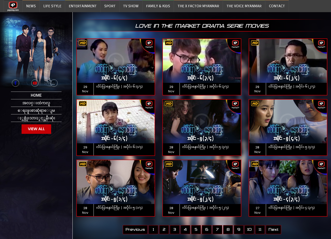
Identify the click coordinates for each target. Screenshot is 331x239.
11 (260, 229)
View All (36, 129)
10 (249, 229)
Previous (135, 229)
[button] (54, 83)
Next (273, 229)
